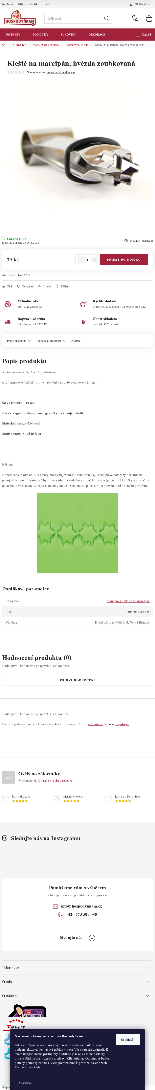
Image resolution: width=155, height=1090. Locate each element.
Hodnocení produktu (48, 341)
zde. (39, 1067)
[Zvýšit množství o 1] (94, 259)
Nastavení (24, 1083)
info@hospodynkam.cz (81, 906)
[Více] (143, 34)
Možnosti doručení (141, 240)
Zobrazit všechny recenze (55, 780)
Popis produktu (16, 341)
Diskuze (76, 341)
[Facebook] (92, 938)
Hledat (106, 18)
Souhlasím (128, 1039)
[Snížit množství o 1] (81, 259)
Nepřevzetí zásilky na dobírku (20, 4)
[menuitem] (15, 34)
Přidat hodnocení (77, 680)
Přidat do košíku (124, 259)
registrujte (122, 724)
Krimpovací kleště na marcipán (128, 601)
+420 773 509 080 (136, 18)
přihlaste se (95, 724)
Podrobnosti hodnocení (61, 72)
